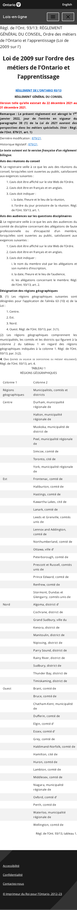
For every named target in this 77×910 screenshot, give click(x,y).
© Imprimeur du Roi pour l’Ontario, (32, 894)
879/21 (36, 138)
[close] (68, 17)
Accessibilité (11, 866)
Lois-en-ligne (15, 17)
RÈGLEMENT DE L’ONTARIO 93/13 (38, 90)
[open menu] (53, 17)
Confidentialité (13, 875)
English (67, 4)
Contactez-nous (13, 884)
